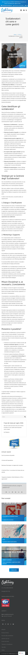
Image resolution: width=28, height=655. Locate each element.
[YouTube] (13, 624)
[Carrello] (24, 10)
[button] (21, 10)
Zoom (23, 88)
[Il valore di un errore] (14, 512)
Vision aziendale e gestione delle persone (11, 562)
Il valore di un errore (7, 520)
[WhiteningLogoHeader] (7, 10)
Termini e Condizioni (7, 644)
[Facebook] (26, 5)
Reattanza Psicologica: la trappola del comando (12, 465)
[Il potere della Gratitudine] (14, 533)
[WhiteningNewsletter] (14, 444)
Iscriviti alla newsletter (7, 635)
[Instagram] (5, 624)
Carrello (4, 647)
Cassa (3, 650)
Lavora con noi (5, 638)
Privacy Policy (5, 632)
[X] (10, 624)
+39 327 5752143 (8, 616)
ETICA (3, 516)
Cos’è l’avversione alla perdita (8, 455)
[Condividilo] (6, 492)
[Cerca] (25, 416)
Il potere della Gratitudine (9, 541)
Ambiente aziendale (7, 560)
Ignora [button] (22, 3)
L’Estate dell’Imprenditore (7, 460)
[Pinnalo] (15, 492)
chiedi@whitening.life (9, 411)
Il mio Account (5, 641)
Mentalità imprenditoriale (11, 516)
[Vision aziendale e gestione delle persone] (14, 555)
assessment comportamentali (10, 346)
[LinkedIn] (8, 624)
